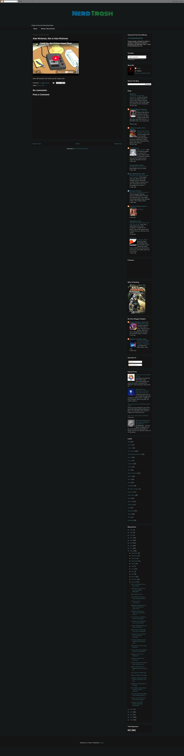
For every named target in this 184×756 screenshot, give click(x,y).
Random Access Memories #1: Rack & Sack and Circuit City (142, 391)
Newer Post (37, 144)
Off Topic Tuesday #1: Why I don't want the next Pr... (138, 612)
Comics (130, 448)
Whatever (133, 94)
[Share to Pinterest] (64, 83)
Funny (39, 85)
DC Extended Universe (134, 454)
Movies (130, 476)
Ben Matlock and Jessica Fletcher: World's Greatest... (138, 689)
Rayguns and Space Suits (138, 339)
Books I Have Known (48, 28)
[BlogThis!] (59, 83)
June (133, 569)
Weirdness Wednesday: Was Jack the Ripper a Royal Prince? (143, 422)
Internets (130, 463)
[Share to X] (61, 83)
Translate (142, 59)
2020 (131, 540)
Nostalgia (130, 485)
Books (129, 445)
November (134, 555)
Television (131, 511)
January (134, 582)
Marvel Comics (132, 473)
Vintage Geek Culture (137, 165)
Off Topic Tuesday (133, 489)
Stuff (129, 508)
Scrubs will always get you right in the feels (139, 626)
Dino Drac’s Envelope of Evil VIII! (139, 192)
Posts (132, 362)
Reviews (130, 504)
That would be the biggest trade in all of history (139, 650)
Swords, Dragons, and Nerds (139, 322)
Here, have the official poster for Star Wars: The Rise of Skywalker (143, 342)
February (134, 579)
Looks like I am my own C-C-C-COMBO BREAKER (138, 590)
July (132, 566)
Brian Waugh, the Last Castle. (138, 166)
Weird (129, 517)
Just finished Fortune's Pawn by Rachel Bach (138, 597)
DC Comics (131, 451)
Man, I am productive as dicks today (138, 585)
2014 (131, 712)
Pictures (130, 492)
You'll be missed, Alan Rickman (137, 659)
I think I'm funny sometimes (136, 602)
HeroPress (133, 238)
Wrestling (130, 520)
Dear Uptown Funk (136, 594)
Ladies (130, 467)
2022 (131, 535)
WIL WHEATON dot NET (137, 174)
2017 (131, 548)
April (132, 574)
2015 (131, 709)
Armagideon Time (135, 221)
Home (35, 28)
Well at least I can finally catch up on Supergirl (138, 630)
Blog (129, 441)
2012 (131, 717)
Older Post (118, 144)
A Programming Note (135, 38)
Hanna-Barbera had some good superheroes (139, 663)
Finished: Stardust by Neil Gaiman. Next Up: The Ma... (139, 679)
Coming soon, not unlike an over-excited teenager (138, 635)
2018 (131, 545)
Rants (129, 498)
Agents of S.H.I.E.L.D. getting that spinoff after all (139, 668)
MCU (129, 470)
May (132, 571)
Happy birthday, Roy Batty (139, 675)
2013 (131, 714)
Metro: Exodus (141, 149)
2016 (131, 551)
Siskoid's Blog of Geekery (138, 109)
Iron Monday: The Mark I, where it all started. (138, 617)
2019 (131, 543)
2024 (131, 530)
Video (42, 85)
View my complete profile (142, 73)
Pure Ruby (140, 209)
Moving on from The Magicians (137, 654)
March (133, 576)
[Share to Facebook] (62, 83)
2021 (131, 538)
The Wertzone (134, 148)
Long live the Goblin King (138, 672)
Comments (133, 365)
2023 (131, 532)
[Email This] (57, 83)
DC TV (130, 457)
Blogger (101, 742)
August (133, 563)
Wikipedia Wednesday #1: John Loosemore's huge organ (139, 607)
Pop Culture (131, 495)
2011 (131, 720)
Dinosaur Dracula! (135, 191)
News (129, 482)
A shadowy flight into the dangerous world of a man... (138, 641)
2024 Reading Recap (143, 323)
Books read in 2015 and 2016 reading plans (138, 698)
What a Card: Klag (142, 111)
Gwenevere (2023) (142, 239)
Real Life (130, 501)
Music (129, 479)
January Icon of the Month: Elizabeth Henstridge (137, 703)
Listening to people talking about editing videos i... (139, 694)
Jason (139, 68)
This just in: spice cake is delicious (138, 415)
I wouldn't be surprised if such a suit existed (138, 622)
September (134, 561)
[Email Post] (53, 83)
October (134, 558)
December (134, 553)
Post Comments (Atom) (81, 148)
